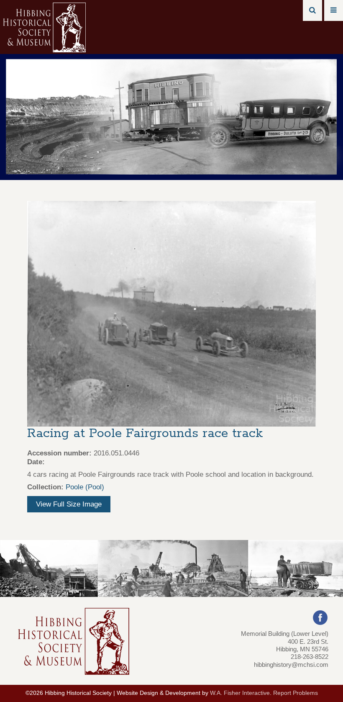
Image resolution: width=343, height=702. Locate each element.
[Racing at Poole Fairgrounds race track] (171, 313)
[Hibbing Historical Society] (45, 27)
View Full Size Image (69, 504)
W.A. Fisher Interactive (240, 693)
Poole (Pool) (85, 487)
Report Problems (295, 693)
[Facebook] (320, 617)
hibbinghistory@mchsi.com (291, 664)
